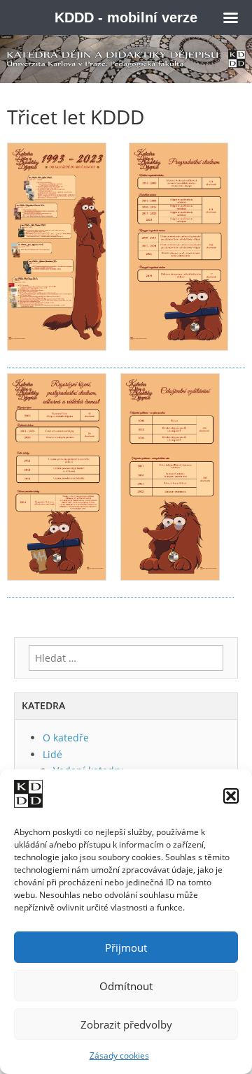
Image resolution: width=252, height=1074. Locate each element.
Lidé (52, 754)
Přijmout (126, 948)
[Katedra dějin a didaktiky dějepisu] (126, 59)
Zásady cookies (119, 1055)
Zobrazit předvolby (126, 1024)
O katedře (66, 737)
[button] (231, 796)
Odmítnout (126, 986)
